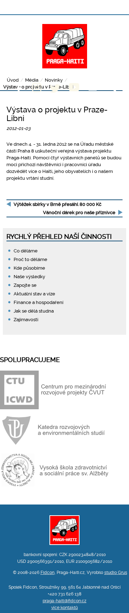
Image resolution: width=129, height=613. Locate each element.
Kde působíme (29, 268)
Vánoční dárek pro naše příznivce (79, 212)
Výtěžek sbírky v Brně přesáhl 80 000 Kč (57, 204)
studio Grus (115, 572)
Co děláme (26, 251)
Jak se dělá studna (34, 311)
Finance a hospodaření (38, 302)
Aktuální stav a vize (34, 293)
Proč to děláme (30, 259)
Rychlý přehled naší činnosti (59, 236)
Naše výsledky (29, 276)
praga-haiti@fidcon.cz (64, 600)
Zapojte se (25, 285)
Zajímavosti (26, 319)
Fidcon (47, 572)
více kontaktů (64, 607)
